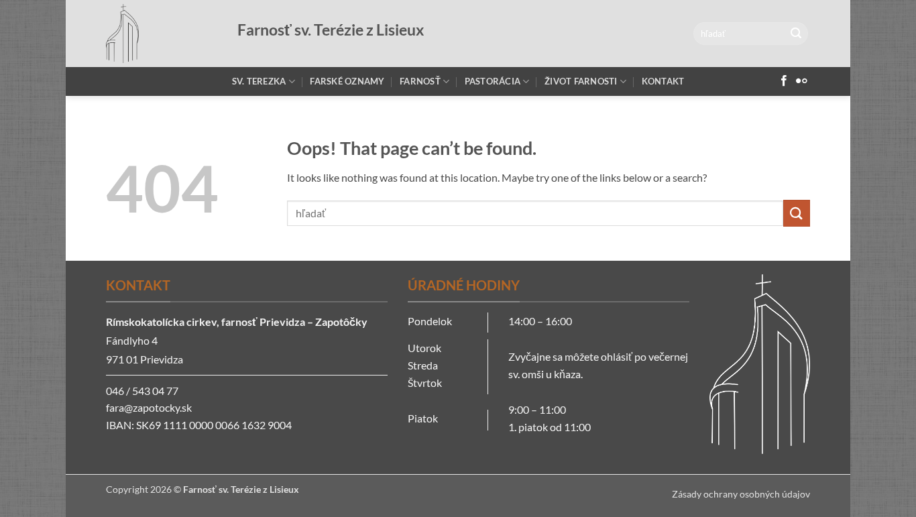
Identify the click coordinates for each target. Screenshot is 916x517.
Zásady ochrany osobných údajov (741, 494)
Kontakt (663, 81)
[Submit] (796, 33)
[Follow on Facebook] (784, 81)
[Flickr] (801, 81)
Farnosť (420, 81)
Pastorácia (493, 81)
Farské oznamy (347, 81)
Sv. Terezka (259, 81)
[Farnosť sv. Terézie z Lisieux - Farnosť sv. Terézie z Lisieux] (161, 33)
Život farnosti (581, 81)
